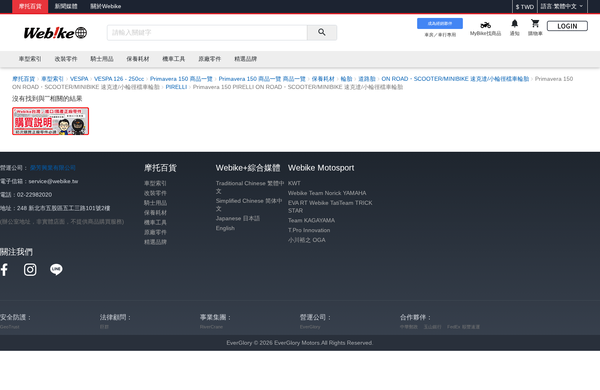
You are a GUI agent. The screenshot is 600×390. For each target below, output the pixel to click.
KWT (294, 183)
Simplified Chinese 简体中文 (249, 205)
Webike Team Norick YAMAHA (327, 193)
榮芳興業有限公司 (53, 168)
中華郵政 (409, 326)
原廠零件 (155, 232)
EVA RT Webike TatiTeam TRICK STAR (330, 207)
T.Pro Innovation (309, 230)
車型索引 (155, 183)
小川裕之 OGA (306, 240)
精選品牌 (155, 242)
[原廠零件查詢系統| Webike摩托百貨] (50, 121)
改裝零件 (155, 193)
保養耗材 (155, 213)
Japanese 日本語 (238, 218)
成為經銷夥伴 (440, 23)
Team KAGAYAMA (311, 220)
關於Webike (106, 6)
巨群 (104, 326)
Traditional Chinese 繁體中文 (250, 187)
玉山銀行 (433, 326)
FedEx (453, 326)
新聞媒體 (66, 6)
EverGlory (310, 326)
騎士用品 (155, 203)
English (225, 228)
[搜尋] (322, 32)
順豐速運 (471, 326)
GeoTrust (9, 326)
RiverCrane (211, 326)
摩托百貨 (30, 6)
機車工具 (155, 222)
